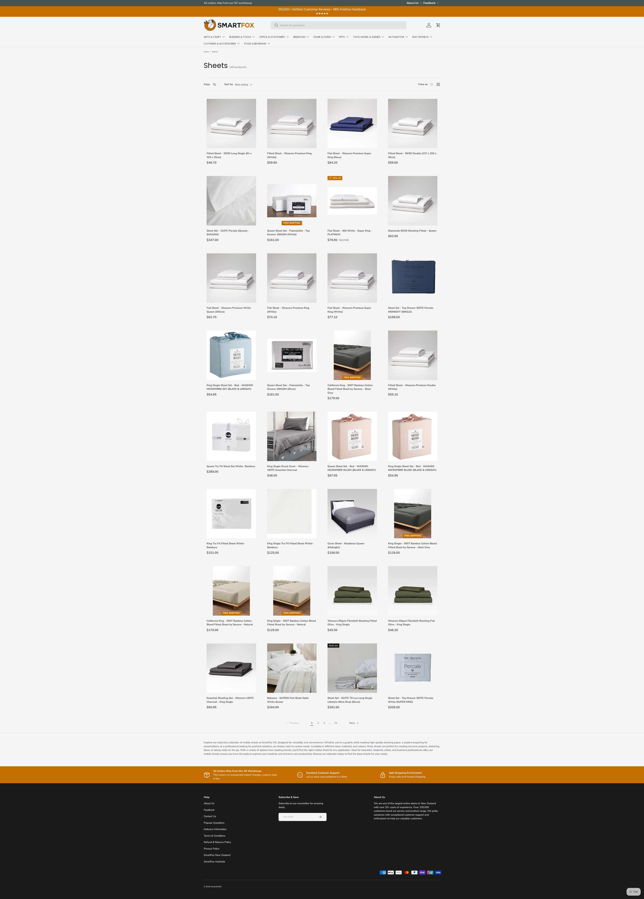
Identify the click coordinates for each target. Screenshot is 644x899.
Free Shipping (291, 222)
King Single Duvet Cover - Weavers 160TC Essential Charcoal (287, 468)
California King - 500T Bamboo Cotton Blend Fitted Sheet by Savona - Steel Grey (350, 389)
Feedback (429, 3)
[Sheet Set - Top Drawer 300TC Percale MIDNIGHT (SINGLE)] (413, 278)
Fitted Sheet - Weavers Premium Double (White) (412, 387)
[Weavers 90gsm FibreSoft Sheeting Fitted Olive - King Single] (352, 591)
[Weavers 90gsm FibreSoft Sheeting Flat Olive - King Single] (413, 591)
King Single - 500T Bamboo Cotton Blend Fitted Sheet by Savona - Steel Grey (412, 545)
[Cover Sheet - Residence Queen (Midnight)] (352, 513)
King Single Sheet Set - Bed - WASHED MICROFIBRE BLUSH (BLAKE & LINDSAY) (412, 468)
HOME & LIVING (322, 37)
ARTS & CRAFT (212, 37)
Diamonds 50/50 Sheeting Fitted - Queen (412, 230)
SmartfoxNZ (216, 886)
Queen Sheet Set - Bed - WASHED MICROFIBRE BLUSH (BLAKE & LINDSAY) (352, 468)
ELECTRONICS (420, 37)
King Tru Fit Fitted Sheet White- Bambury (226, 545)
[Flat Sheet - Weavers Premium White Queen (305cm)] (231, 278)
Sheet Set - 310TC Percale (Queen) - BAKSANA (228, 232)
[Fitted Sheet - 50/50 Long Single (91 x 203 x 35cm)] (231, 123)
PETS (342, 37)
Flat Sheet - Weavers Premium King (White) (288, 309)
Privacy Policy (211, 848)
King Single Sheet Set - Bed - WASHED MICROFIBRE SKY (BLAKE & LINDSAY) (230, 387)
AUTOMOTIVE (396, 37)
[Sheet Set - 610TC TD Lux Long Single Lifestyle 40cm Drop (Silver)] (352, 668)
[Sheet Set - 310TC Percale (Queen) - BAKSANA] (231, 201)
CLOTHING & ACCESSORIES (220, 43)
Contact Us (210, 816)
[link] (292, 723)
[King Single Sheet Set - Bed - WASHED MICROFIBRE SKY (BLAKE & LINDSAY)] (231, 355)
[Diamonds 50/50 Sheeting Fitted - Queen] (413, 201)
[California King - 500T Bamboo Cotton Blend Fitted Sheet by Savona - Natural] (231, 591)
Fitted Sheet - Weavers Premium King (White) (289, 155)
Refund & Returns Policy (217, 842)
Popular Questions (214, 823)
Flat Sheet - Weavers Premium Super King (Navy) (349, 155)
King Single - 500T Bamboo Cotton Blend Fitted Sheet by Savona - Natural (291, 622)
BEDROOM (299, 37)
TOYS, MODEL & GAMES (366, 37)
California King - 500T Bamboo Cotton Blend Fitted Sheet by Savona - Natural (230, 622)
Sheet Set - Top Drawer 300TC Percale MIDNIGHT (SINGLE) (410, 309)
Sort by (228, 84)
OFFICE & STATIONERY (272, 37)
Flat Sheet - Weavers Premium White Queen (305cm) (229, 309)
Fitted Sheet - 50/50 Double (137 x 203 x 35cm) (412, 155)
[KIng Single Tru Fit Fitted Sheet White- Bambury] (292, 513)
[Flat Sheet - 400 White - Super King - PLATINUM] (352, 201)
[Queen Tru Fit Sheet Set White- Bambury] (231, 436)
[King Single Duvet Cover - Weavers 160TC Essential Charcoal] (292, 436)
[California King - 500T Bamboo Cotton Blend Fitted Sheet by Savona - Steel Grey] (352, 355)
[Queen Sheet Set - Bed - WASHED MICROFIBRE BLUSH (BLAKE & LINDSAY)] (352, 436)
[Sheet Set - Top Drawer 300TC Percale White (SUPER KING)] (413, 668)
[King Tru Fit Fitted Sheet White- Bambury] (231, 513)
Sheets (215, 52)
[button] (438, 25)
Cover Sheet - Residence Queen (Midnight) (346, 545)
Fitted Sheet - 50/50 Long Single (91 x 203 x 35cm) (229, 155)
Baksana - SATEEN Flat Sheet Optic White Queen (288, 700)
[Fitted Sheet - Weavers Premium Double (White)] (413, 355)
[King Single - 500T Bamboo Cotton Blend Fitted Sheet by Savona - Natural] (292, 591)
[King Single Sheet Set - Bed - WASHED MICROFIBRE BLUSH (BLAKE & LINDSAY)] (413, 436)
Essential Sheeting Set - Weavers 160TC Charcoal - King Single (230, 700)
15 (335, 723)
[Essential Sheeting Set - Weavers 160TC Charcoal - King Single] (231, 668)
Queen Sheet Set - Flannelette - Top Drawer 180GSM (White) (288, 232)
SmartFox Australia (214, 861)
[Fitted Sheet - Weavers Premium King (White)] (292, 123)
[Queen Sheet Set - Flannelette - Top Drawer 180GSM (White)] (292, 201)
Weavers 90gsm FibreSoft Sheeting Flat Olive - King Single (411, 622)
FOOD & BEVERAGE (255, 43)
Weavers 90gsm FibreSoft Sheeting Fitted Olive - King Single (352, 622)
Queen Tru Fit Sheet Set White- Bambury (231, 466)
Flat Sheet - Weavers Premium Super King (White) (349, 309)
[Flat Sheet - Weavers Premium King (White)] (292, 278)
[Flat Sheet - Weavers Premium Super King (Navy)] (352, 123)
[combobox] (339, 25)
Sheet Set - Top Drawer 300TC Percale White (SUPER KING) (410, 700)
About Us (413, 3)
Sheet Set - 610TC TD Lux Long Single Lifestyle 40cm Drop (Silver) (350, 700)
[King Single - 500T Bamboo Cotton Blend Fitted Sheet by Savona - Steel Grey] (413, 513)
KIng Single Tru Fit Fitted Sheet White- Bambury (290, 545)
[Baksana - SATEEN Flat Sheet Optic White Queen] (292, 668)
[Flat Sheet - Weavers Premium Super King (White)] (352, 278)
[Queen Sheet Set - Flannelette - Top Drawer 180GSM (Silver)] (292, 355)
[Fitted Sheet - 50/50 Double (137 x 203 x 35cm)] (413, 123)
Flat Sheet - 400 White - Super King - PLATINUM (350, 232)
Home (206, 52)
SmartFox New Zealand (217, 855)
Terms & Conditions (214, 835)
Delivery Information (215, 829)
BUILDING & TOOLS (240, 37)
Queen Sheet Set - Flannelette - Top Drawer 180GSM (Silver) (288, 387)
